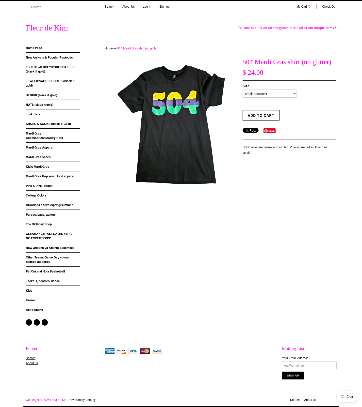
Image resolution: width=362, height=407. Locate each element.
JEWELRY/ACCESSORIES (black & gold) (50, 83)
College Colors (36, 195)
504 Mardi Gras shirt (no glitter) (138, 48)
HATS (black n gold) (39, 104)
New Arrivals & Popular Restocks (49, 57)
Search (109, 6)
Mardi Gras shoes (38, 157)
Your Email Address (295, 358)
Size (246, 85)
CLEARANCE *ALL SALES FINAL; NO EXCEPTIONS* (49, 235)
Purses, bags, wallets (41, 214)
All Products (34, 309)
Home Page (34, 47)
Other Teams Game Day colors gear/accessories (47, 259)
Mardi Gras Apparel (39, 147)
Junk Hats (33, 114)
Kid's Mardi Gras (37, 166)
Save (271, 131)
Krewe (30, 300)
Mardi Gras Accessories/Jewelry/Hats (44, 135)
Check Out (329, 6)
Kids (29, 290)
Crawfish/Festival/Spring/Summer (49, 205)
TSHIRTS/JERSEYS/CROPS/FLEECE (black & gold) (51, 69)
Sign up (164, 6)
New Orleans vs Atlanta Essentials (50, 247)
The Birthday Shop (39, 224)
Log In (147, 6)
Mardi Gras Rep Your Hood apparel (50, 176)
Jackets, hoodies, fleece (43, 281)
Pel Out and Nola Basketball (45, 271)
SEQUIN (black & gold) (41, 95)
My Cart (303, 6)
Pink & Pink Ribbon (39, 185)
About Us (128, 6)
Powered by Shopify (82, 399)
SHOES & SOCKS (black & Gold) (48, 123)
